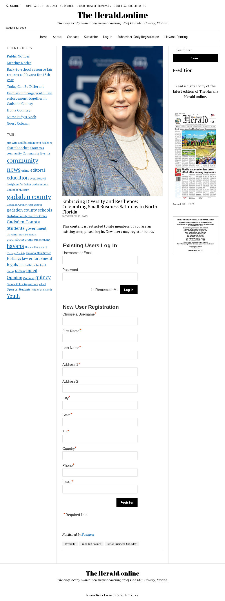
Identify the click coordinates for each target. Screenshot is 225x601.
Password (70, 270)
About (38, 5)
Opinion (14, 277)
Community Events (36, 153)
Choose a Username (79, 314)
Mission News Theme (99, 595)
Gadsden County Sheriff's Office (27, 216)
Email (67, 482)
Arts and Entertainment (26, 143)
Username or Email (77, 253)
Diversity (70, 543)
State (67, 415)
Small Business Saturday (121, 543)
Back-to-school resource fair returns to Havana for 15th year (29, 74)
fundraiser (25, 184)
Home (28, 5)
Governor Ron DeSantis (21, 234)
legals (12, 264)
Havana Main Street (38, 253)
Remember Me (106, 290)
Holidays (14, 258)
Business (88, 534)
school (42, 284)
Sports (12, 289)
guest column (42, 239)
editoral (37, 170)
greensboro (15, 239)
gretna (29, 240)
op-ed (31, 270)
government (36, 228)
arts (9, 142)
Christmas (37, 148)
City (66, 398)
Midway (20, 271)
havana (15, 245)
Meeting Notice (19, 62)
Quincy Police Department (22, 284)
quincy (43, 277)
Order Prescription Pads (93, 5)
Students (24, 289)
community (14, 153)
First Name (72, 331)
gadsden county (29, 196)
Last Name (71, 348)
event (33, 178)
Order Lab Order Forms (130, 5)
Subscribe (67, 5)
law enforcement (37, 258)
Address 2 (70, 381)
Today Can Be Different (25, 86)
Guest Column (18, 123)
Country (69, 448)
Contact (52, 5)
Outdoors (28, 278)
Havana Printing (176, 36)
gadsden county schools (29, 210)
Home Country (18, 110)
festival (41, 178)
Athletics (47, 142)
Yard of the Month (41, 289)
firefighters (13, 184)
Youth (13, 295)
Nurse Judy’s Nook (21, 116)
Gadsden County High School (24, 204)
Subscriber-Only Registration (138, 36)
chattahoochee (18, 147)
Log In (107, 36)
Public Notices (18, 56)
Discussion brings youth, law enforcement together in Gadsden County (29, 98)
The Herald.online (112, 14)
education (18, 177)
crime (25, 170)
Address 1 (71, 364)
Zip (65, 432)
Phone (68, 465)
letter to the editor (29, 265)
